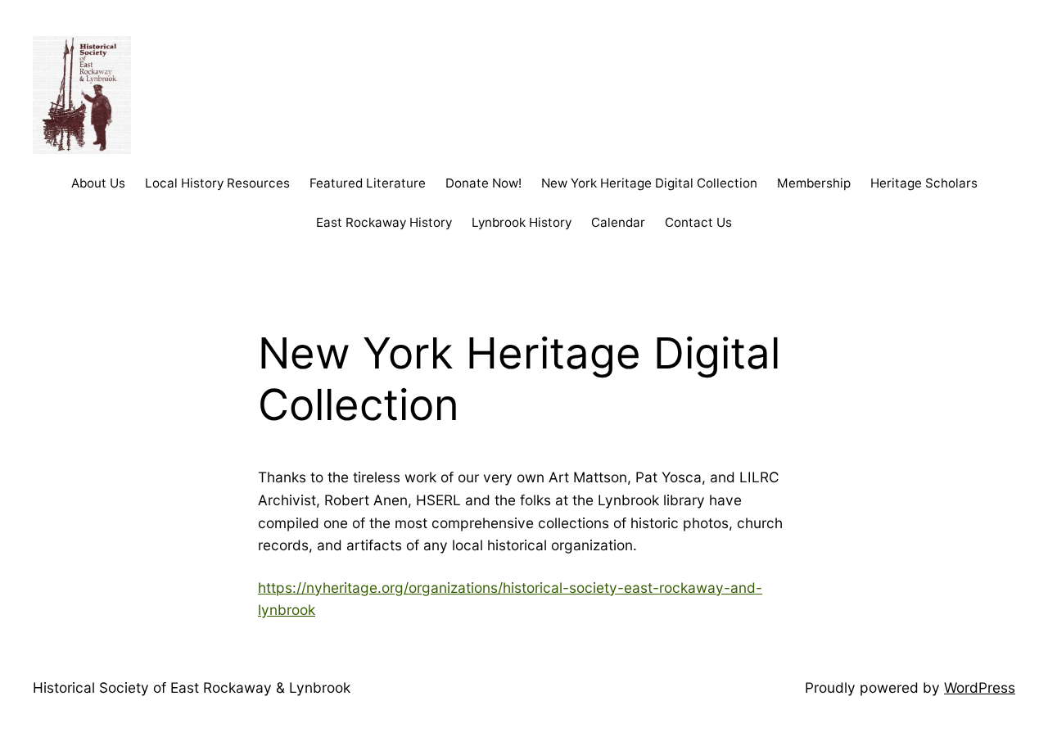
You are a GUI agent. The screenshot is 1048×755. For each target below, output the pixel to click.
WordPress (979, 687)
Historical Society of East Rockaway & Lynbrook (191, 687)
